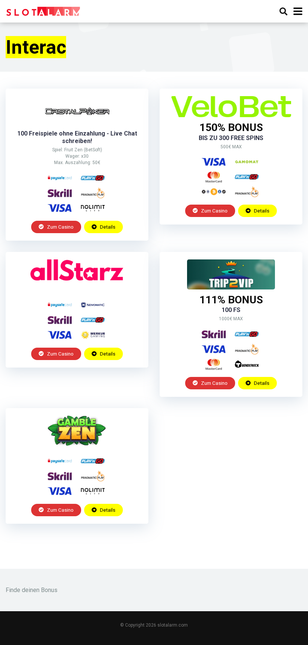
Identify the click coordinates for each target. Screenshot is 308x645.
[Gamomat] (247, 162)
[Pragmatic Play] (93, 193)
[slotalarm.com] (43, 10)
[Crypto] (214, 192)
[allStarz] (77, 287)
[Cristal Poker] (77, 124)
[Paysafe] (60, 178)
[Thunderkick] (247, 364)
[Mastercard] (214, 177)
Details (107, 227)
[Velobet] (231, 115)
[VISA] (60, 208)
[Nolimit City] (93, 208)
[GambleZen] (77, 443)
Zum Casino (60, 227)
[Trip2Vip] (231, 287)
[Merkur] (93, 335)
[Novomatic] (93, 305)
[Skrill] (60, 193)
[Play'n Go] (93, 178)
